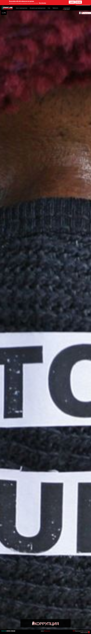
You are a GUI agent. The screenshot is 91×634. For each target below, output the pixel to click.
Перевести (87, 13)
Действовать (67, 9)
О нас (49, 8)
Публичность (55, 8)
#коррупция (47, 631)
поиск (3, 12)
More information (42, 3)
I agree (72, 2)
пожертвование (66, 8)
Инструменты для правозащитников (37, 8)
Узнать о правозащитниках (21, 8)
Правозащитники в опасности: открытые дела (81, 631)
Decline (78, 2)
